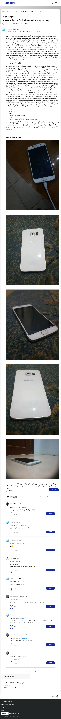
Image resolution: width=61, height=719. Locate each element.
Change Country (14, 713)
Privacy (3, 707)
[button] (56, 29)
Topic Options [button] (56, 15)
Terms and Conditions (7, 704)
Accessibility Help (6, 701)
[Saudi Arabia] (10, 3)
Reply (50, 513)
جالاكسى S (37, 32)
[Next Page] (35, 671)
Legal (2, 710)
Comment (53, 489)
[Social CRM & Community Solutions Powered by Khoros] (54, 696)
